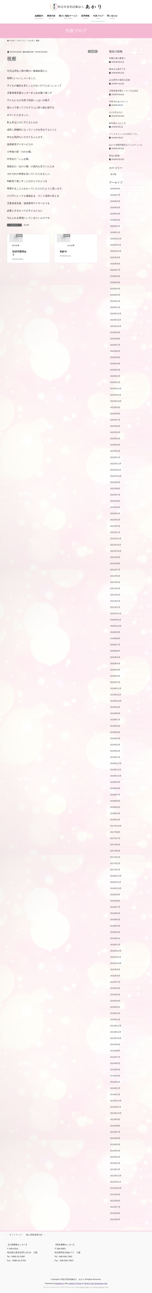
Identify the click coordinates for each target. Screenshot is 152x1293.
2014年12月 (115, 1026)
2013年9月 (115, 1119)
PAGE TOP (145, 1251)
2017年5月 (115, 851)
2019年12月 (115, 688)
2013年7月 (115, 1132)
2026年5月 (115, 207)
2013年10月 (115, 1113)
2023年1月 (115, 457)
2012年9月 (115, 1194)
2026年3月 (115, 220)
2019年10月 (115, 701)
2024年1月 (115, 382)
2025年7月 (115, 270)
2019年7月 (115, 719)
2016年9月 (115, 894)
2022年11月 (115, 470)
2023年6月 (115, 426)
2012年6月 (115, 1213)
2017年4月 (115, 857)
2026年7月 (115, 195)
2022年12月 (115, 463)
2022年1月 (115, 532)
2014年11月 (115, 1032)
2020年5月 (115, 657)
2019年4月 (115, 738)
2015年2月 (115, 1013)
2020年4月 (115, 663)
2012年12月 (115, 1175)
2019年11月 (115, 694)
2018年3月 (115, 819)
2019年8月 (115, 713)
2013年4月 (115, 1150)
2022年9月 (115, 482)
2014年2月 (115, 1088)
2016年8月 (115, 901)
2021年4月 (115, 588)
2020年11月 (115, 620)
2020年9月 (115, 632)
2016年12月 (115, 876)
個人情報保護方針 (34, 1234)
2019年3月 (115, 744)
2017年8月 (115, 832)
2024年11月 (115, 320)
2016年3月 (115, 932)
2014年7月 (115, 1057)
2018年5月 (115, 807)
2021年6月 (115, 576)
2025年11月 (115, 245)
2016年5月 (115, 919)
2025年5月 (115, 282)
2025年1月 (115, 307)
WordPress (59, 1283)
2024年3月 (115, 370)
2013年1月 (115, 1169)
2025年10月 (115, 251)
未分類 (93, 51)
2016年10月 (115, 888)
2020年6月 (115, 651)
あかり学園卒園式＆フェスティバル (125, 145)
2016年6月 (115, 913)
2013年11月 (115, 1107)
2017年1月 (115, 869)
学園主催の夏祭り (117, 58)
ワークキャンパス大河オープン (123, 134)
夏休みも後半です (117, 69)
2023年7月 (115, 420)
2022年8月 (115, 488)
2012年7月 (115, 1207)
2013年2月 (115, 1163)
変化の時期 (114, 155)
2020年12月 (115, 613)
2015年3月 (115, 1007)
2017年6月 (115, 844)
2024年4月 (115, 363)
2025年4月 (115, 288)
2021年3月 (115, 595)
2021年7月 (115, 570)
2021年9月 (115, 557)
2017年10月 (115, 826)
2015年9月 (115, 969)
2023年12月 (115, 388)
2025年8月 (115, 264)
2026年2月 (115, 226)
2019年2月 (115, 751)
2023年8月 (115, 413)
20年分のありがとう (118, 101)
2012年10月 (115, 1188)
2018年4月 (115, 813)
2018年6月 (115, 801)
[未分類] (16, 238)
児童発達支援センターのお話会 (123, 90)
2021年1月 (115, 607)
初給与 (63, 251)
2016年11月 (115, 882)
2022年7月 (115, 495)
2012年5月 (115, 1219)
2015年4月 (115, 1001)
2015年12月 (115, 951)
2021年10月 (115, 551)
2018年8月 (115, 788)
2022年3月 (115, 520)
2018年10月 (115, 776)
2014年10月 (115, 1038)
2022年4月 (115, 513)
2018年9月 (115, 782)
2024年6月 (115, 351)
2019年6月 (115, 726)
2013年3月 (115, 1157)
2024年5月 (115, 357)
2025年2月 (115, 301)
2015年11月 (115, 957)
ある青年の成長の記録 (119, 80)
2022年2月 (115, 526)
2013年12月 (115, 1100)
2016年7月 (115, 907)
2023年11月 (115, 395)
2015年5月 (115, 994)
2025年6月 (115, 276)
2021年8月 (115, 563)
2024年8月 (115, 338)
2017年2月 (115, 863)
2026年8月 (115, 188)
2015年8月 (115, 976)
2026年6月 (115, 201)
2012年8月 (115, 1201)
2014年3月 (115, 1082)
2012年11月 (115, 1182)
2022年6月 (115, 501)
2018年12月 (115, 763)
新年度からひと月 (117, 123)
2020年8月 (115, 638)
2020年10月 (115, 626)
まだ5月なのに (116, 112)
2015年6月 (115, 988)
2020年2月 (115, 676)
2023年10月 (115, 401)
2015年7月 (115, 982)
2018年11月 (115, 769)
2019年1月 (115, 757)
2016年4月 (115, 926)
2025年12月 (115, 238)
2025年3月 (115, 295)
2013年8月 (115, 1126)
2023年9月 (115, 407)
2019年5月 (115, 732)
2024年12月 (115, 313)
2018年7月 (115, 794)
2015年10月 (115, 963)
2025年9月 (115, 257)
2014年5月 (115, 1069)
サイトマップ (15, 1234)
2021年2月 (115, 601)
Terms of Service (98, 1287)
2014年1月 (115, 1094)
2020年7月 (115, 644)
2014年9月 (115, 1044)
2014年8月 (115, 1050)
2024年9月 (115, 332)
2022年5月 (115, 507)
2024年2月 (115, 376)
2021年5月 (115, 582)
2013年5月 (115, 1144)
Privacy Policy (84, 1287)
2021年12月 (115, 538)
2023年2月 (115, 451)
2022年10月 (115, 476)
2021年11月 (115, 545)
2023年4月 (115, 438)
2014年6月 (115, 1063)
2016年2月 (115, 938)
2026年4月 (115, 214)
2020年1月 (115, 682)
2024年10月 (115, 326)
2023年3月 (115, 445)
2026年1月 (115, 232)
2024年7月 (115, 345)
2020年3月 (115, 670)
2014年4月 (115, 1076)
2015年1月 (115, 1019)
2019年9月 (115, 707)
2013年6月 (115, 1138)
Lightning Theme (75, 1283)
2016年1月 (115, 944)
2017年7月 (115, 838)
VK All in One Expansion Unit (95, 1283)
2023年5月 (115, 432)
